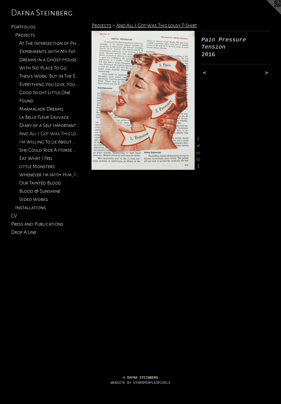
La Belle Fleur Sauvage (44, 117)
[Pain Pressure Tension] (143, 100)
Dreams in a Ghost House (47, 59)
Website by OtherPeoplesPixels (140, 383)
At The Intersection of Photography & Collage (49, 43)
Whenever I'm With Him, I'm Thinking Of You (49, 174)
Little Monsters (37, 166)
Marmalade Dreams (41, 109)
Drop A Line (23, 232)
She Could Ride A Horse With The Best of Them (49, 150)
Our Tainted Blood (40, 183)
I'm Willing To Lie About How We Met (49, 141)
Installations (30, 207)
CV (14, 215)
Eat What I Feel (36, 158)
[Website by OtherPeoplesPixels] (267, 13)
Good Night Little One (44, 92)
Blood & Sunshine (39, 191)
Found (26, 100)
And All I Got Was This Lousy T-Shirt (49, 133)
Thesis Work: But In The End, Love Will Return (49, 76)
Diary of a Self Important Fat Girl (49, 125)
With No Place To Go (42, 68)
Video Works (33, 199)
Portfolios (23, 26)
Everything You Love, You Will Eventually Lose (49, 84)
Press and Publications (37, 224)
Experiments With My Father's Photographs (49, 51)
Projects (25, 35)
